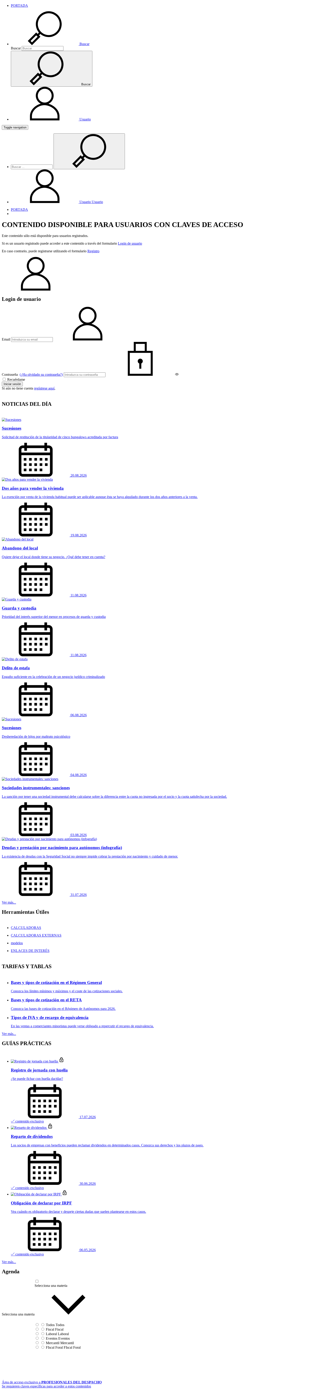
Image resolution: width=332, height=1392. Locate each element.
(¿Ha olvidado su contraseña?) (41, 374)
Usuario (91, 202)
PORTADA (19, 5)
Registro (93, 251)
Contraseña (32, 374)
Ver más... (9, 902)
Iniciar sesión (12, 384)
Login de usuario (130, 243)
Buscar (16, 48)
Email (6, 339)
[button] (50, 44)
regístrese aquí (44, 388)
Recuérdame (15, 379)
